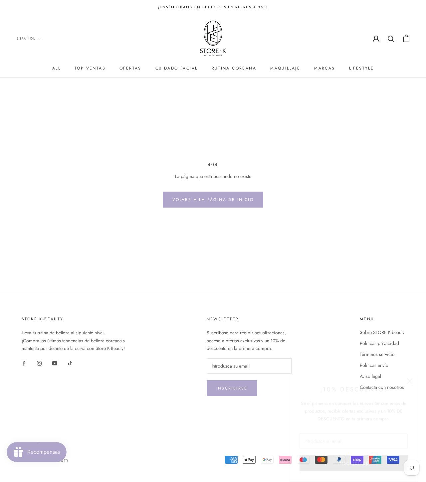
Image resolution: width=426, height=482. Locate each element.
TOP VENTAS (90, 68)
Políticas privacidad (379, 343)
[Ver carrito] (406, 38)
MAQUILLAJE (285, 68)
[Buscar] (391, 38)
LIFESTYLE (361, 68)
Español (26, 38)
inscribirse (353, 456)
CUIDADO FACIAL (176, 68)
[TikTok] (70, 363)
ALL (56, 68)
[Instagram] (39, 363)
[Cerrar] (410, 374)
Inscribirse (232, 388)
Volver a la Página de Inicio (213, 200)
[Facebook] (24, 363)
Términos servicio (377, 354)
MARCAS (324, 68)
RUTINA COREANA (234, 68)
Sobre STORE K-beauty (382, 332)
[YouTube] (54, 363)
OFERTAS (130, 68)
